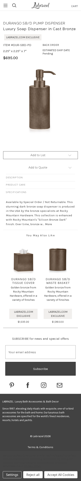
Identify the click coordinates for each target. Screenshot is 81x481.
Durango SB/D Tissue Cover (23, 281)
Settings (12, 475)
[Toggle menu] (5, 5)
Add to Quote (38, 167)
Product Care (16, 185)
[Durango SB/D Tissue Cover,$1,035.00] (23, 259)
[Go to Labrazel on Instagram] (43, 385)
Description (14, 177)
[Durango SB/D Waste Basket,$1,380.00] (57, 259)
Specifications (16, 192)
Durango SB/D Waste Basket (58, 281)
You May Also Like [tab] (40, 235)
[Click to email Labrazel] (59, 385)
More (48, 224)
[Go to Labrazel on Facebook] (27, 385)
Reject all (33, 475)
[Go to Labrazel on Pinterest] (12, 385)
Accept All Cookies (60, 475)
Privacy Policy (32, 466)
